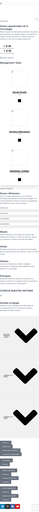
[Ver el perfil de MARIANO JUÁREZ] (20, 168)
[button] (2, 295)
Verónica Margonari (19, 131)
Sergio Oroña (19, 92)
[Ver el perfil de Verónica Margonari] (20, 129)
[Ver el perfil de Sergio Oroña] (20, 89)
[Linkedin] (19, 100)
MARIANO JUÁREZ (19, 171)
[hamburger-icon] (36, 19)
